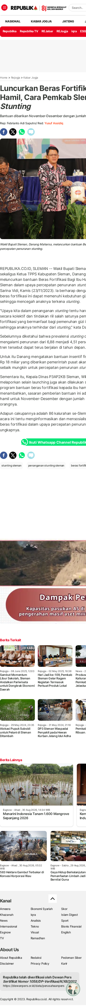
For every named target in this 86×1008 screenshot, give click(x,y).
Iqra (33, 914)
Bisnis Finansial (71, 926)
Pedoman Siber (71, 957)
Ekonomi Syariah (42, 909)
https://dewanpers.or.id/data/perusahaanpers (33, 985)
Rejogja (15, 77)
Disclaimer (7, 963)
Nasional (12, 21)
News (4, 920)
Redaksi (36, 957)
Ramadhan (38, 938)
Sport (64, 920)
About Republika (11, 957)
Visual (35, 932)
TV (2, 938)
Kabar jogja (41, 21)
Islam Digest (69, 914)
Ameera (5, 909)
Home (4, 77)
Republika (9, 31)
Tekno (35, 926)
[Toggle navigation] (4, 7)
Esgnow (5, 932)
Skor (64, 909)
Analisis (36, 920)
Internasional (8, 926)
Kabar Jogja (30, 77)
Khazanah (6, 914)
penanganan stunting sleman (46, 465)
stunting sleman (11, 465)
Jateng (68, 21)
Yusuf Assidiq (53, 123)
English (66, 932)
